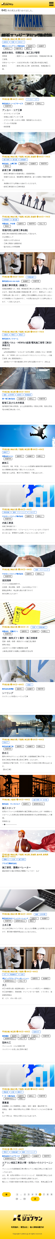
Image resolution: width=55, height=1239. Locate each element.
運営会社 (24, 1227)
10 (17, 1199)
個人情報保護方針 (37, 1227)
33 (24, 1199)
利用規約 (14, 1227)
